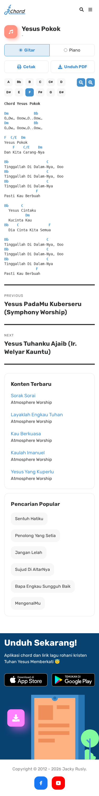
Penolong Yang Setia (35, 535)
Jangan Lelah (28, 552)
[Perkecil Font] (81, 82)
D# (8, 92)
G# (61, 92)
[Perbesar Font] (90, 82)
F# (40, 92)
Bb (19, 82)
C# (51, 82)
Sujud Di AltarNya (32, 569)
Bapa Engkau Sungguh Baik (42, 586)
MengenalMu (28, 603)
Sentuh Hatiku (29, 518)
